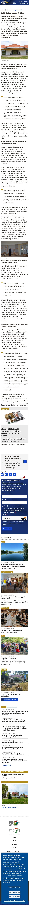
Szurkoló (14, 847)
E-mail (4, 500)
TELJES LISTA (6, 765)
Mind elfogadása (14, 896)
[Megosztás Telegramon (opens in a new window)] (10, 474)
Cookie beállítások (14, 887)
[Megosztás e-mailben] (2, 474)
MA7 (14, 837)
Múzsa (14, 844)
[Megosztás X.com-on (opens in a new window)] (14, 474)
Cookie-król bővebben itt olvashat (14, 901)
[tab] (3, 707)
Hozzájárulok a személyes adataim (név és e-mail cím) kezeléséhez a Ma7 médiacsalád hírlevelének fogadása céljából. (14, 509)
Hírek (14, 841)
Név (3, 494)
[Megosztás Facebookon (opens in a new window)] (6, 474)
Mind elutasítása (14, 892)
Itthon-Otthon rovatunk (9, 807)
